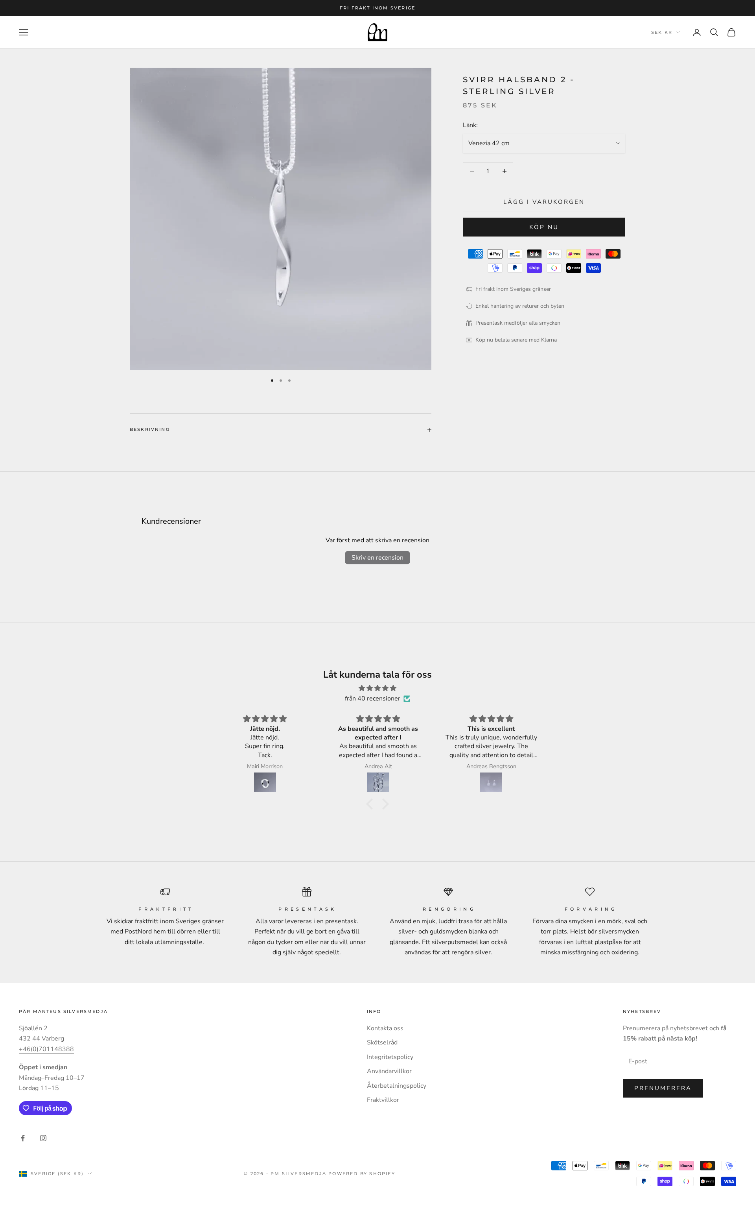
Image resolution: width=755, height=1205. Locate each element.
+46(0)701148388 (46, 1049)
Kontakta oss (385, 1028)
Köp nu (544, 227)
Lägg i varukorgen (544, 202)
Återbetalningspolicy (396, 1085)
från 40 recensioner (372, 698)
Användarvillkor (389, 1071)
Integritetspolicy (390, 1057)
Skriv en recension (377, 557)
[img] (377, 688)
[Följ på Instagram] (43, 1138)
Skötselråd (382, 1042)
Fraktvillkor (383, 1100)
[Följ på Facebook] (23, 1138)
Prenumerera (663, 1088)
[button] (371, 803)
